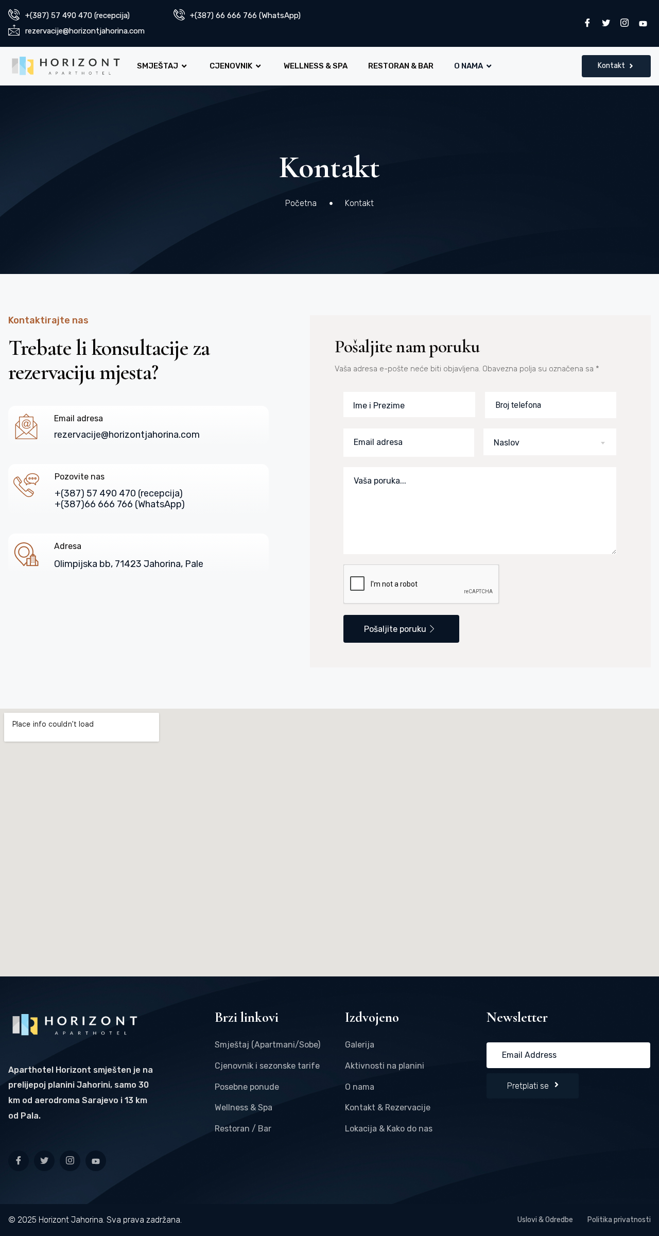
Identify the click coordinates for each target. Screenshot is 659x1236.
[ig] (624, 23)
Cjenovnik (231, 66)
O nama (468, 66)
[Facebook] (587, 23)
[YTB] (643, 23)
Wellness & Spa (316, 66)
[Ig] (70, 1161)
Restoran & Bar (400, 66)
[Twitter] (606, 23)
